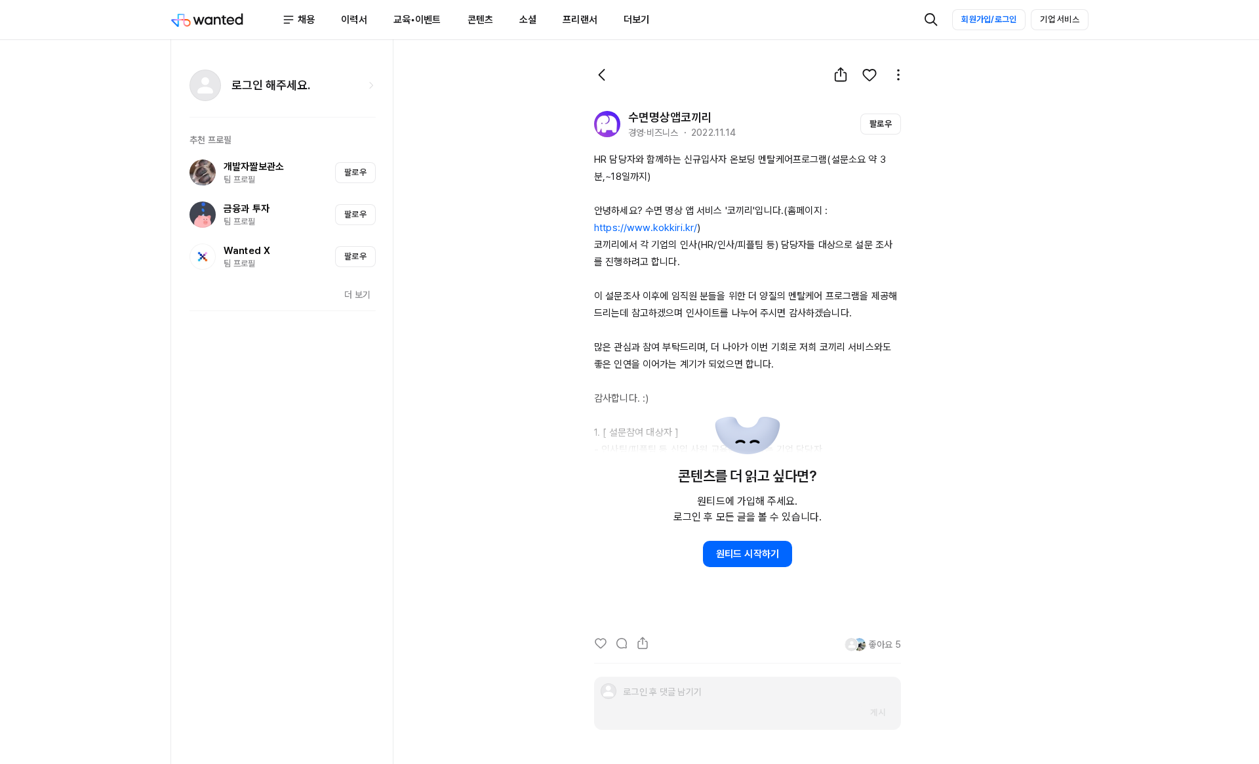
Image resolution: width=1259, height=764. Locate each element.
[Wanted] (226, 19)
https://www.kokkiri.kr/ (645, 228)
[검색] (931, 20)
